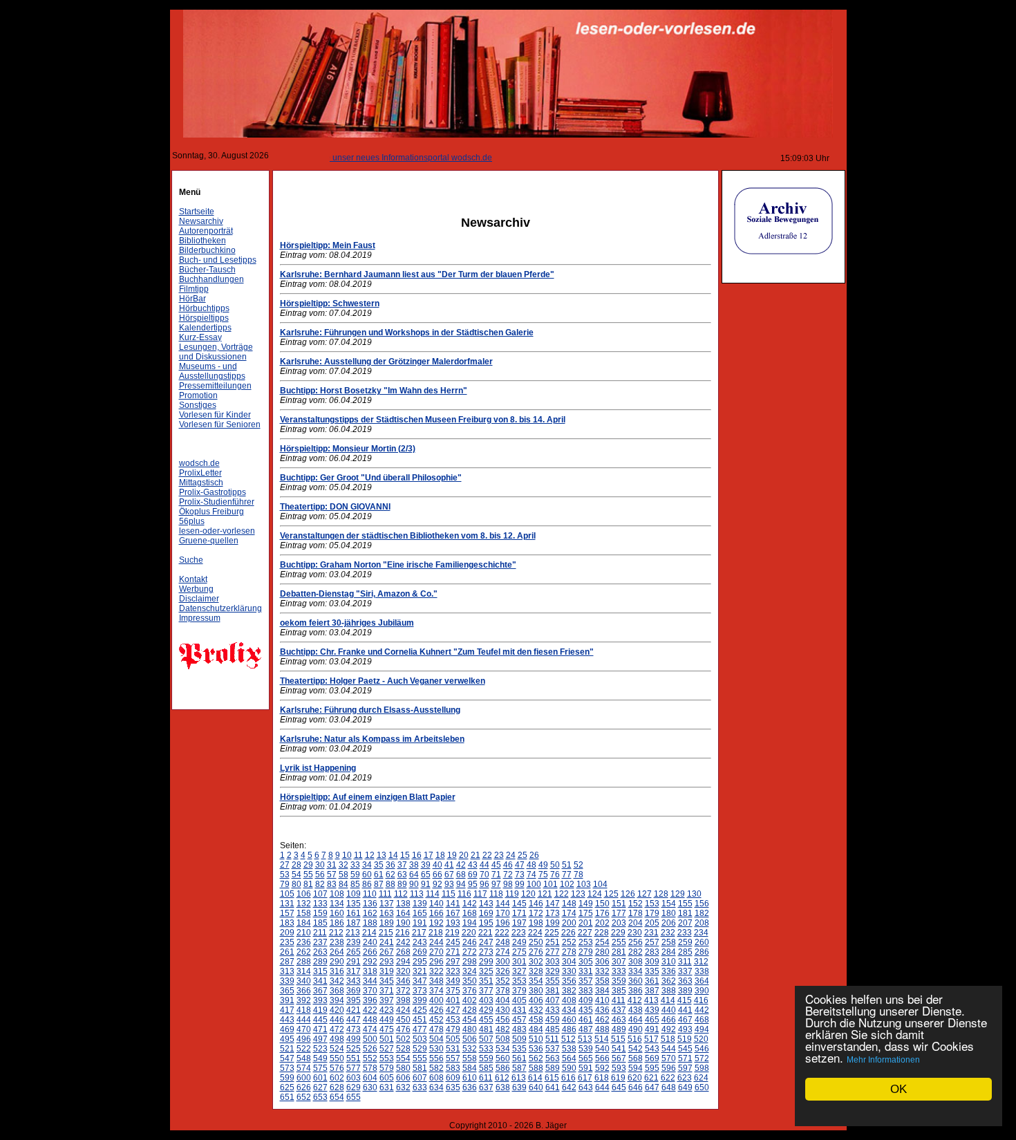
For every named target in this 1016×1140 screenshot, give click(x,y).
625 (287, 1087)
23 (499, 855)
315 (320, 971)
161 (353, 913)
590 (569, 1068)
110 (370, 894)
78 (578, 874)
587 (519, 1068)
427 (453, 1010)
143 (486, 903)
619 (618, 1078)
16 (417, 855)
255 (619, 942)
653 (320, 1097)
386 (635, 991)
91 (426, 884)
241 (386, 942)
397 (386, 1000)
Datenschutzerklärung (220, 608)
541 (619, 1049)
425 (420, 1010)
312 (701, 961)
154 (668, 903)
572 (702, 1058)
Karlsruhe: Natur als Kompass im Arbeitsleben (372, 739)
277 (552, 952)
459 (552, 1020)
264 (337, 952)
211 (320, 932)
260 (702, 942)
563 (552, 1058)
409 (585, 1000)
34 (367, 865)
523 (320, 1049)
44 (484, 865)
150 (602, 903)
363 (685, 981)
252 (569, 942)
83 (332, 884)
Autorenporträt (206, 231)
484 (536, 1029)
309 (652, 961)
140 (436, 903)
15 (405, 855)
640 (536, 1087)
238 (337, 942)
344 (370, 981)
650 (702, 1087)
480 (469, 1029)
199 (552, 923)
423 (386, 1010)
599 (287, 1078)
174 (569, 913)
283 (652, 952)
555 (420, 1058)
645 (619, 1087)
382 (569, 991)
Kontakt (193, 579)
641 (552, 1087)
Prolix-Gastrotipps (212, 492)
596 (668, 1068)
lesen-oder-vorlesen (217, 531)
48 (531, 865)
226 (568, 932)
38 (414, 865)
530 (436, 1049)
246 (469, 942)
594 (635, 1068)
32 (343, 865)
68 (461, 874)
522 (304, 1049)
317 (353, 971)
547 (287, 1058)
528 (403, 1049)
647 (652, 1087)
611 (486, 1078)
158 (304, 913)
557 (453, 1058)
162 (370, 913)
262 (304, 952)
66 (437, 874)
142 (469, 903)
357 (585, 981)
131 (287, 903)
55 (308, 874)
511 (552, 1039)
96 (484, 884)
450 (403, 1020)
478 (436, 1029)
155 (685, 903)
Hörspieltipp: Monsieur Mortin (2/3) (347, 449)
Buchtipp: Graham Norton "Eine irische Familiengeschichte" (398, 565)
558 (469, 1058)
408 (569, 1000)
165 (420, 913)
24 (511, 855)
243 (420, 942)
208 (702, 923)
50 (555, 865)
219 (452, 932)
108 (337, 894)
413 (651, 1000)
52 (578, 865)
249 (519, 942)
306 (602, 961)
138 (403, 903)
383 (585, 991)
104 (600, 884)
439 (652, 1010)
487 (585, 1029)
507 (486, 1039)
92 (437, 884)
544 (668, 1049)
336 (668, 971)
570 (668, 1058)
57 (332, 874)
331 (585, 971)
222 (502, 932)
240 (370, 942)
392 (304, 1000)
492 (668, 1029)
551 (353, 1058)
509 (519, 1039)
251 (552, 942)
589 (552, 1068)
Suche (191, 560)
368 (337, 991)
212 (336, 932)
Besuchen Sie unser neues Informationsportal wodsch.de (366, 157)
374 (436, 991)
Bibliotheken (202, 240)
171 (519, 913)
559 (486, 1058)
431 (519, 1010)
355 (552, 981)
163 (386, 913)
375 (453, 991)
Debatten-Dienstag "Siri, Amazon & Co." (359, 594)
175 (585, 913)
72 (508, 874)
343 (353, 981)
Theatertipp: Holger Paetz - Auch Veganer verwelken (382, 681)
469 (287, 1029)
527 (386, 1049)
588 (536, 1068)
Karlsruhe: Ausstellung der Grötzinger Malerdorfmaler (386, 361)
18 (440, 855)
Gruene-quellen (208, 540)
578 (370, 1068)
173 (552, 913)
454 (469, 1020)
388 (668, 991)
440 (668, 1010)
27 (285, 865)
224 (535, 932)
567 (619, 1058)
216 (402, 932)
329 (552, 971)
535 (519, 1049)
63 (402, 874)
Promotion (198, 395)
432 (536, 1010)
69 (473, 874)
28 (296, 865)
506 (469, 1039)
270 (436, 952)
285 (685, 952)
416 (701, 1000)
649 (685, 1087)
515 (618, 1039)
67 (449, 874)
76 (555, 874)
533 (486, 1049)
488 (602, 1029)
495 (287, 1039)
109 (353, 894)
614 (535, 1078)
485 (552, 1029)
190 (403, 923)
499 (353, 1039)
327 (519, 971)
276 (536, 952)
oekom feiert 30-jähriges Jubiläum (347, 623)
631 (386, 1087)
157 (287, 913)
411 (618, 1000)
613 (518, 1078)
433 (552, 1010)
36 (390, 865)
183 (287, 923)
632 (403, 1087)
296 (436, 961)
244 (436, 942)
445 (320, 1020)
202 (602, 923)
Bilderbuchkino (207, 250)
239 (353, 942)
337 (685, 971)
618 (601, 1078)
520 (701, 1039)
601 (320, 1078)
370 (370, 991)
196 (503, 923)
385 (619, 991)
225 (552, 932)
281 (619, 952)
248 (503, 942)
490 (635, 1029)
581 (420, 1068)
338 (702, 971)
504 (436, 1039)
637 (486, 1087)
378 (503, 991)
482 (503, 1029)
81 (308, 884)
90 (414, 884)
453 (453, 1020)
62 (390, 874)
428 (469, 1010)
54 (296, 874)
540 (602, 1049)
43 (473, 865)
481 (486, 1029)
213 (353, 932)
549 (320, 1058)
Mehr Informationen (883, 1060)
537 (552, 1049)
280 (602, 952)
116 (464, 894)
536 (536, 1049)
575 (320, 1068)
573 (287, 1068)
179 (652, 913)
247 (486, 942)
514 (601, 1039)
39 (426, 865)
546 (702, 1049)
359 (619, 981)
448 (370, 1020)
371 (386, 991)
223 (518, 932)
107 (320, 894)
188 (370, 923)
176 (602, 913)
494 (702, 1029)
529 (420, 1049)
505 (453, 1039)
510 (536, 1039)
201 (585, 923)
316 (337, 971)
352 (503, 981)
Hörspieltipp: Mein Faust (327, 245)
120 (528, 894)
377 (486, 991)
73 (520, 874)
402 (469, 1000)
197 (519, 923)
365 (287, 991)
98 (508, 884)
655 (353, 1097)
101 (550, 884)
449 (386, 1020)
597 (685, 1068)
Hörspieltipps (204, 318)
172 (536, 913)
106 (304, 894)
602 (337, 1078)
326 (503, 971)
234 (701, 932)
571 (685, 1058)
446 (337, 1020)
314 (304, 971)
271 (453, 952)
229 (618, 932)
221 (485, 932)
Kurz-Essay (200, 337)
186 (337, 923)
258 (668, 942)
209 (287, 932)
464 (635, 1020)
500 (370, 1039)
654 (337, 1097)
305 (585, 961)
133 (320, 903)
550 (337, 1058)
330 (569, 971)
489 (619, 1029)
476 (403, 1029)
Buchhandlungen (211, 279)
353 (519, 981)
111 (385, 894)
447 (353, 1020)
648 (668, 1087)
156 (702, 903)
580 (403, 1068)
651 (287, 1097)
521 (287, 1049)
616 (568, 1078)
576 (337, 1068)
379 (519, 991)
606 (403, 1078)
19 (452, 855)
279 (585, 952)
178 (635, 913)
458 (536, 1020)
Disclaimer (199, 599)
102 (567, 884)
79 (285, 884)
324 (469, 971)
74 (531, 874)
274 (503, 952)
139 (420, 903)
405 (519, 1000)
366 (304, 991)
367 (320, 991)
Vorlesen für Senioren (220, 424)
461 (585, 1020)
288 (304, 961)
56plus (192, 521)
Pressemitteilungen (215, 386)
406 (536, 1000)
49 (543, 865)
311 (685, 961)
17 (428, 855)
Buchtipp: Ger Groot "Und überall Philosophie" (371, 478)
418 (304, 1010)
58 (343, 874)
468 (702, 1020)
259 (685, 942)
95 (473, 884)
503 (420, 1039)
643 (585, 1087)
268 (403, 952)
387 (652, 991)
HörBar (192, 298)
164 (403, 913)
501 (386, 1039)
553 (386, 1058)
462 (602, 1020)
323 (453, 971)
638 (503, 1087)
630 (370, 1087)
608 (436, 1078)
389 (685, 991)
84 (343, 884)
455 (486, 1020)
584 (469, 1068)
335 (652, 971)
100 (534, 884)
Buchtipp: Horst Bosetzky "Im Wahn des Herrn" (373, 390)
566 (602, 1058)
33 (355, 865)
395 (353, 1000)
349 (453, 981)
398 (403, 1000)
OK (898, 1089)
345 (386, 981)
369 (353, 991)
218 (436, 932)
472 (337, 1029)
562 (536, 1058)
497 (320, 1039)
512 (568, 1039)
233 (684, 932)
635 (453, 1087)
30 (320, 865)
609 (453, 1078)
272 (469, 952)
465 (652, 1020)
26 (534, 855)
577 (353, 1068)
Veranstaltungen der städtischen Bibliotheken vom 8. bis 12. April (408, 536)
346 (403, 981)
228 (601, 932)
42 (461, 865)
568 (635, 1058)
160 (337, 913)
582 (436, 1068)
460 (569, 1020)
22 (487, 855)
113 (417, 894)
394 (337, 1000)
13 (381, 855)
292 (370, 961)
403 (486, 1000)
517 (651, 1039)
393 (320, 1000)
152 (635, 903)
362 (668, 981)
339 (287, 981)
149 (585, 903)
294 (403, 961)
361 (652, 981)
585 (486, 1068)
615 (552, 1078)
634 (436, 1087)
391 (287, 1000)
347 (420, 981)
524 (337, 1049)
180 (668, 913)
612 (502, 1078)
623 (684, 1078)
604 (370, 1078)
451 (420, 1020)
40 (437, 865)
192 (436, 923)
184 (304, 923)
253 (585, 942)
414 (668, 1000)
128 (661, 894)
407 (552, 1000)
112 (401, 894)
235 (287, 942)
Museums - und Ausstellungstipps (212, 371)
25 (522, 855)
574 (304, 1068)
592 (602, 1068)
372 (403, 991)
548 (304, 1058)
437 (619, 1010)
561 (519, 1058)
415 (684, 1000)
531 (453, 1049)
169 (486, 913)
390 (702, 991)
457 (519, 1020)
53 (285, 874)
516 (635, 1039)
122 (561, 894)
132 (304, 903)
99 (520, 884)
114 (433, 894)
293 (386, 961)
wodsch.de (199, 463)
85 (355, 884)
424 (403, 1010)
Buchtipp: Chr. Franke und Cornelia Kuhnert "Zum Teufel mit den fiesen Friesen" (437, 652)
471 (320, 1029)
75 (543, 874)
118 (496, 894)
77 (567, 874)
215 (386, 932)
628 (337, 1087)
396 (370, 1000)
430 (503, 1010)
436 (602, 1010)
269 (420, 952)
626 (304, 1087)
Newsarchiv (201, 221)
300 (503, 961)
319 (386, 971)
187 (353, 923)
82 (320, 884)
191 (420, 923)
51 (567, 865)
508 (503, 1039)
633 (420, 1087)
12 (370, 855)
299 (486, 961)
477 (420, 1029)
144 (503, 903)
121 (545, 894)
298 (469, 961)
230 (635, 932)
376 (469, 991)
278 (569, 952)
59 (355, 874)
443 (287, 1020)
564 (569, 1058)
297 (453, 961)
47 (520, 865)
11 (358, 855)
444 (304, 1020)
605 (386, 1078)
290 (337, 961)
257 (652, 942)
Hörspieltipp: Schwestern (329, 303)
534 (503, 1049)
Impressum (199, 618)
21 (475, 855)
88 (390, 884)
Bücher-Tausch (207, 269)
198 (536, 923)
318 (370, 971)
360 (635, 981)
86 (367, 884)
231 (651, 932)
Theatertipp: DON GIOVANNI (335, 507)
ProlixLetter (200, 473)
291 (353, 961)
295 (420, 961)
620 (635, 1078)
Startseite (196, 211)
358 (602, 981)
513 (585, 1039)
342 (337, 981)
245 (453, 942)
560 (503, 1058)
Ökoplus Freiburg (211, 511)
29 (308, 865)
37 (402, 865)
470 (304, 1029)
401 (453, 1000)
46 (508, 865)
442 (702, 1010)
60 (367, 874)
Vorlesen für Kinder (215, 415)
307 (619, 961)
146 (536, 903)
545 (685, 1049)
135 (353, 903)
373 (420, 991)
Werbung (196, 589)
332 (602, 971)
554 (403, 1058)
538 (569, 1049)
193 (453, 923)
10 (347, 855)
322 (436, 971)
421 (353, 1010)
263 (320, 952)
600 (304, 1078)
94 (461, 884)
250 (536, 942)
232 (668, 932)
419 (320, 1010)
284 (668, 952)
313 (287, 971)
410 (602, 1000)
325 (486, 971)
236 (304, 942)
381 (552, 991)
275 (519, 952)
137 (386, 903)
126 (628, 894)
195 (486, 923)
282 (635, 952)
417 (287, 1010)
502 (403, 1039)
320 (403, 971)
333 (619, 971)
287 (287, 961)
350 (469, 981)
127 (644, 894)
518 (668, 1039)
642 (569, 1087)
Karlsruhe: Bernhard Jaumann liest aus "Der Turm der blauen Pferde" (417, 274)
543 (652, 1049)
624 (701, 1078)
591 (585, 1068)
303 (552, 961)
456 (503, 1020)
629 (353, 1087)
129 (677, 894)
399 (420, 1000)
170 (503, 913)
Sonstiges (197, 405)
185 (320, 923)
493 (685, 1029)
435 (585, 1010)
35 (379, 865)
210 (304, 932)
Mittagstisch (201, 482)
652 (304, 1097)
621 (651, 1078)
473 (353, 1029)
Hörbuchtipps (204, 308)
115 (448, 894)
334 (635, 971)
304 (569, 961)
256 (635, 942)
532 (469, 1049)
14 (393, 855)
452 (436, 1020)
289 (320, 961)
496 (304, 1039)
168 (469, 913)
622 (668, 1078)
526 (370, 1049)
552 (370, 1058)
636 (469, 1087)
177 (619, 913)
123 (578, 894)
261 (287, 952)
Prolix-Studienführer (216, 502)
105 (287, 894)
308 (635, 961)
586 (503, 1068)
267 (386, 952)
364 (702, 981)
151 (619, 903)
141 (453, 903)
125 (611, 894)
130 (694, 894)
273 (486, 952)
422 (370, 1010)
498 (337, 1039)
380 (536, 991)
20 (464, 855)
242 (403, 942)
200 (569, 923)
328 (536, 971)
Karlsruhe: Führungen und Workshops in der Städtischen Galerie (407, 332)
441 (685, 1010)
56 (320, 874)
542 (635, 1049)
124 (594, 894)
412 (635, 1000)
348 (436, 981)
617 (585, 1078)
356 (569, 981)
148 (569, 903)
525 (353, 1049)
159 (320, 913)
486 (569, 1029)
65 (426, 874)
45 (496, 865)
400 (436, 1000)
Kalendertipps (205, 328)
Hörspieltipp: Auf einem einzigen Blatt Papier (367, 797)
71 (496, 874)
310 (668, 961)
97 (496, 884)
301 (519, 961)
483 (519, 1029)
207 (685, 923)
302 (536, 961)
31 (332, 865)
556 (436, 1058)
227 (585, 932)
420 (337, 1010)
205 (652, 923)
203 (619, 923)
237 (320, 942)
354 (536, 981)
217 (419, 932)
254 (602, 942)
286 (702, 952)
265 (353, 952)
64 (414, 874)
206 (668, 923)
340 (304, 981)
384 (602, 991)
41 (449, 865)
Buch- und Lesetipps (217, 260)
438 (635, 1010)
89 (402, 884)
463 (619, 1020)
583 (453, 1068)
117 (480, 894)
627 (320, 1087)
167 (453, 913)
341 (320, 981)
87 (379, 884)
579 (386, 1068)
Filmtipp (194, 289)
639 (519, 1087)
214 (369, 932)
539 (585, 1049)
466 (668, 1020)
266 (370, 952)
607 (420, 1078)
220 (469, 932)
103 (583, 884)
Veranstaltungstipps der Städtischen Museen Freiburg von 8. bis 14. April (422, 419)
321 (420, 971)
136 (370, 903)
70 (484, 874)
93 (449, 884)
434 (569, 1010)
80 (296, 884)
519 (684, 1039)
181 (685, 913)
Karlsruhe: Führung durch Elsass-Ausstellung (370, 710)
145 (519, 903)
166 (436, 913)
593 (619, 1068)
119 (512, 894)
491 (652, 1029)
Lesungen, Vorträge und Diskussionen (216, 352)
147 (552, 903)
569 (652, 1058)
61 (379, 874)
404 (503, 1000)
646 (635, 1087)
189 (386, 923)
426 (436, 1010)
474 (370, 1029)
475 (386, 1029)
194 (469, 923)
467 (685, 1020)
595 (652, 1068)
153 (652, 903)
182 (702, 913)
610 (469, 1078)
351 (486, 981)
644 (602, 1087)
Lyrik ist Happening (318, 768)
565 (585, 1058)
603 (353, 1078)
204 (635, 923)
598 (702, 1068)
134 (337, 903)
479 (453, 1029)
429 (486, 1010)
